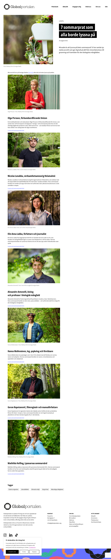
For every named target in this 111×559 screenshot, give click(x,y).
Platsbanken (94, 520)
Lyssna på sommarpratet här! (16, 130)
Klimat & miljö (35, 489)
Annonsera (94, 518)
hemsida (30, 72)
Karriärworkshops (96, 522)
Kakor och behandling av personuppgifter (76, 525)
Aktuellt (65, 7)
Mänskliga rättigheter (57, 489)
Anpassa (34, 552)
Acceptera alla (12, 552)
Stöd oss (88, 7)
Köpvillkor (72, 522)
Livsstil (61, 21)
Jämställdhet (25, 489)
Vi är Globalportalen (74, 516)
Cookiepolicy (32, 547)
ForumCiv (19, 523)
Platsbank (55, 7)
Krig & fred (45, 489)
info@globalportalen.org (54, 523)
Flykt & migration (13, 489)
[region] (22, 546)
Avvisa (24, 552)
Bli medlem (72, 518)
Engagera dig (76, 7)
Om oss (98, 7)
